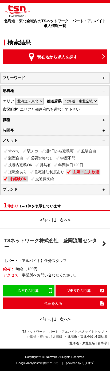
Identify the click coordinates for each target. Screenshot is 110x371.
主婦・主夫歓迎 (86, 172)
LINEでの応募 (27, 290)
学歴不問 (67, 158)
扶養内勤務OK (20, 165)
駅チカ (32, 151)
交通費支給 (44, 179)
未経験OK (18, 179)
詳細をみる (53, 303)
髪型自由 (15, 158)
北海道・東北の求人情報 (45, 337)
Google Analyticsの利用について (37, 363)
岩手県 (102, 343)
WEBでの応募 (79, 290)
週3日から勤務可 (59, 151)
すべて (13, 151)
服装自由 (88, 151)
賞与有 (45, 165)
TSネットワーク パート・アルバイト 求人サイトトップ (63, 332)
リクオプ (88, 363)
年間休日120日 (70, 165)
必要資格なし (42, 158)
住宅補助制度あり (49, 172)
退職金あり (17, 172)
